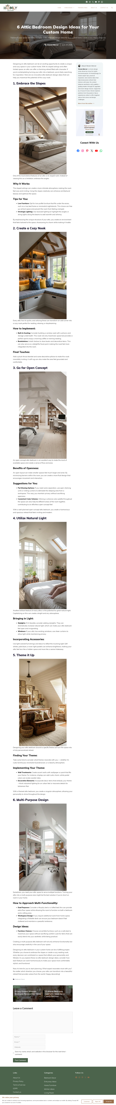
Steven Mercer (53, 45)
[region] (58, 1100)
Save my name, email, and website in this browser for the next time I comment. (40, 1053)
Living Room (49, 1093)
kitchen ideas (49, 1089)
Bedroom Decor (20, 979)
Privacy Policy (18, 1081)
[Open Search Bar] (112, 7)
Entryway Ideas (50, 1081)
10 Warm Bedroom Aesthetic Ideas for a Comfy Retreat (54, 994)
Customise (87, 1101)
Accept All (108, 1101)
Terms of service (19, 1085)
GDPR (15, 1088)
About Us (94, 7)
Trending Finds (82, 7)
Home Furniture (50, 1085)
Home (59, 7)
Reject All (97, 1101)
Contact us (104, 7)
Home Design (68, 7)
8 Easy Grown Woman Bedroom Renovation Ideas (28, 992)
